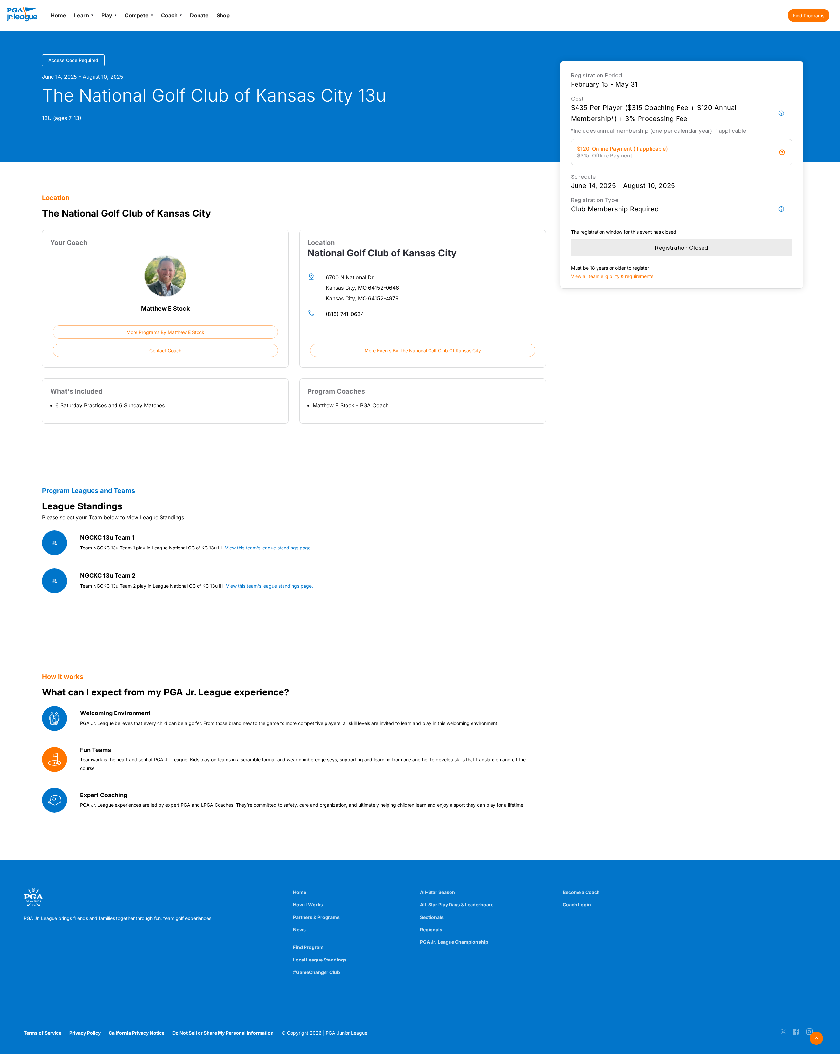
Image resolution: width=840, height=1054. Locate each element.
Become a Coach (581, 892)
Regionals (431, 929)
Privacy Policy (85, 1033)
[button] (809, 15)
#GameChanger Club (316, 972)
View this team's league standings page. (268, 547)
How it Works (308, 904)
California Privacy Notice (136, 1033)
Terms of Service (42, 1033)
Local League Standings (319, 959)
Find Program (308, 947)
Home (299, 892)
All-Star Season (437, 892)
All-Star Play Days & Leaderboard (457, 904)
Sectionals (432, 917)
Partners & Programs (316, 917)
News (299, 929)
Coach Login (577, 904)
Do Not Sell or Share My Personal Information (223, 1033)
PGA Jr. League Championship (454, 942)
